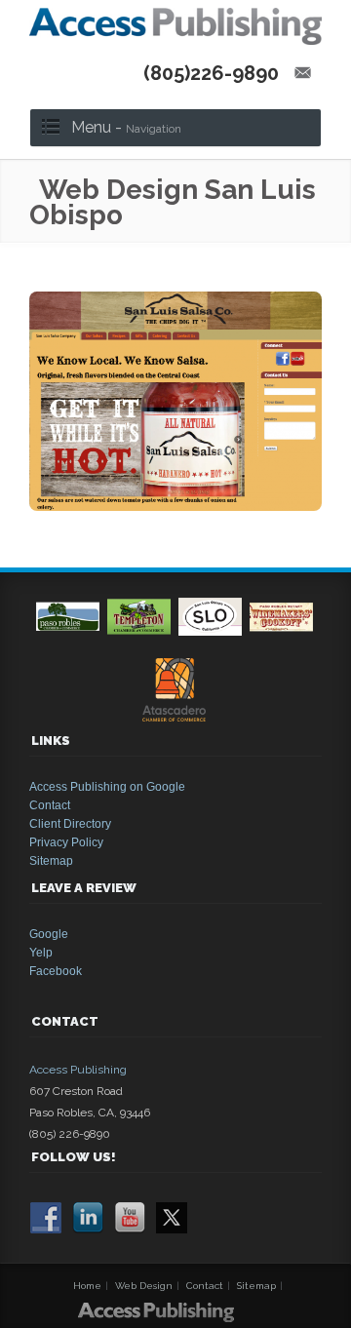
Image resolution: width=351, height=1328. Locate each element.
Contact (49, 805)
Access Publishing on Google (107, 787)
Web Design (144, 1285)
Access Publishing (78, 1069)
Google (48, 934)
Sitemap (51, 861)
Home (87, 1285)
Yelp (41, 952)
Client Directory (70, 824)
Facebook (55, 971)
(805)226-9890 (211, 73)
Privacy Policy (66, 842)
